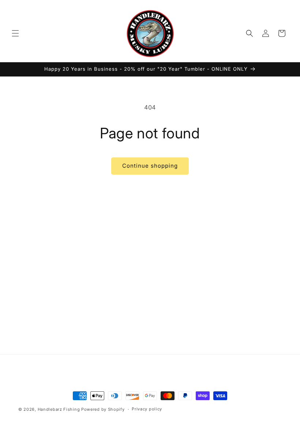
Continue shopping (150, 165)
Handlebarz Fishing (59, 409)
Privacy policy (147, 408)
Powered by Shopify (103, 409)
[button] (15, 33)
